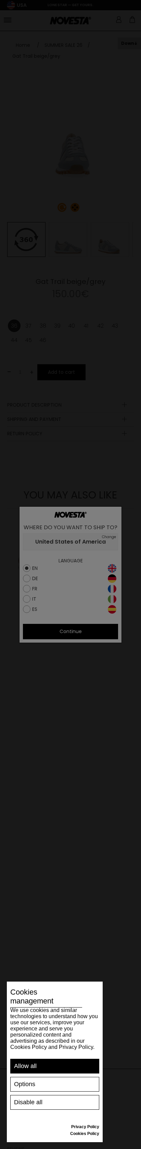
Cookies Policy (84, 1134)
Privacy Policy (85, 1127)
